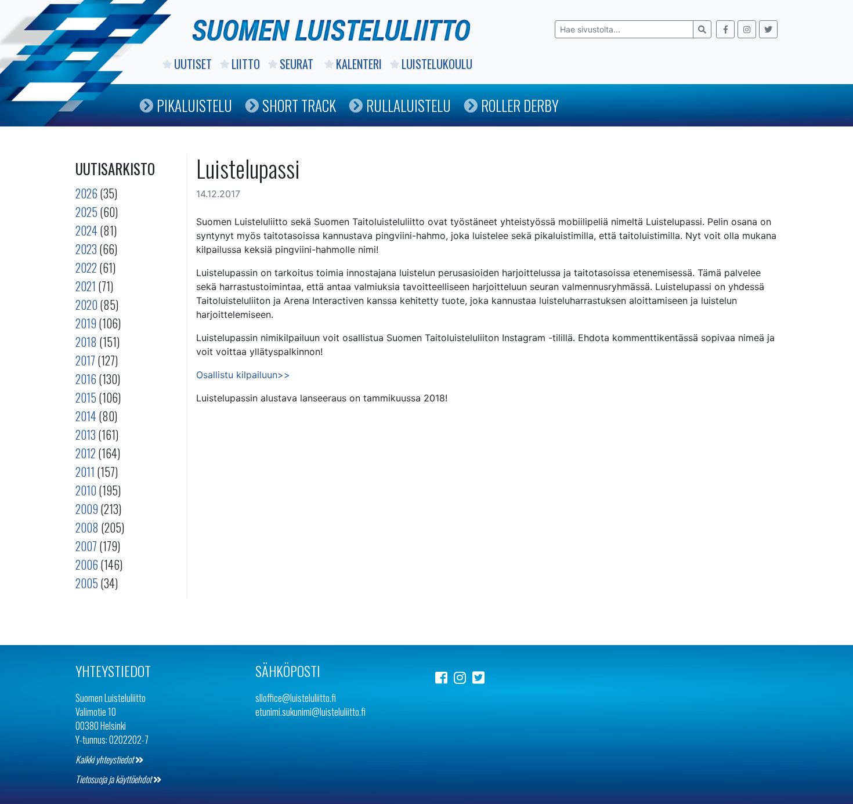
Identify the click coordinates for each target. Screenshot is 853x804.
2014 (85, 416)
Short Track (299, 105)
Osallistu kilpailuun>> (243, 375)
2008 (87, 527)
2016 (85, 378)
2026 (86, 193)
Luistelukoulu (437, 64)
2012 (85, 453)
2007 (86, 546)
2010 (85, 490)
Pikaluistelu (194, 105)
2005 (86, 583)
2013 (85, 434)
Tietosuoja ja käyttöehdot (114, 779)
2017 (85, 360)
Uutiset (193, 64)
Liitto (246, 64)
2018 (86, 341)
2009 (86, 508)
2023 (86, 249)
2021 (85, 286)
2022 (86, 267)
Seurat (298, 64)
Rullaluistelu (408, 105)
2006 (86, 564)
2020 (86, 304)
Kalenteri (359, 64)
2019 (85, 323)
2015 (85, 397)
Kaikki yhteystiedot (105, 759)
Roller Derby (520, 105)
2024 (86, 230)
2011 (85, 471)
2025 (86, 211)
